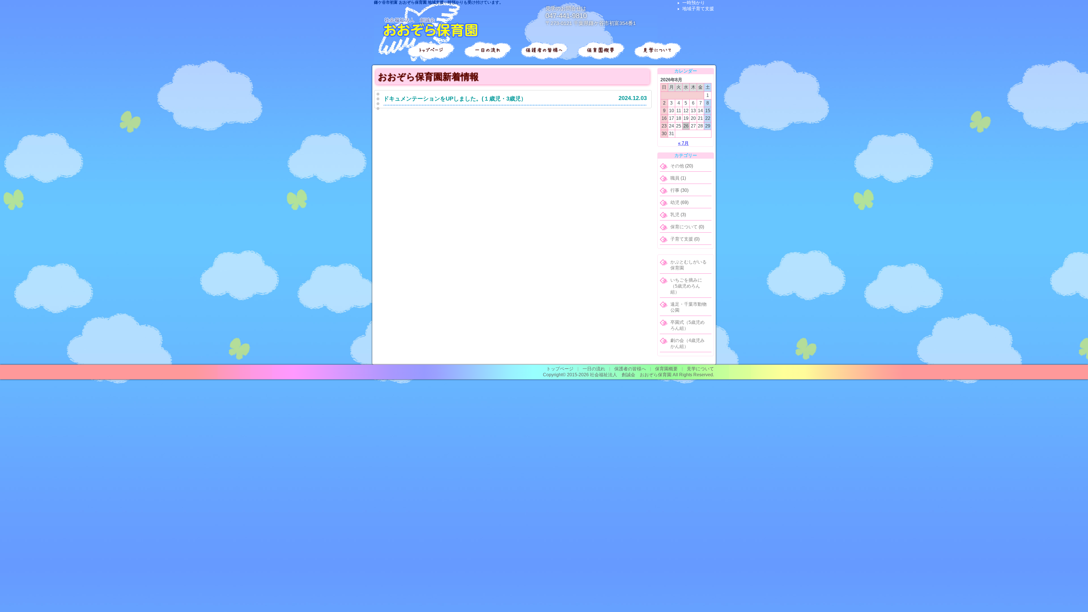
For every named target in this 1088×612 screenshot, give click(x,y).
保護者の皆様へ (544, 50)
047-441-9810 (566, 16)
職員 (674, 178)
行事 (674, 190)
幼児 (674, 202)
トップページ (430, 50)
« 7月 (683, 143)
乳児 (674, 214)
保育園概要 (600, 50)
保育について (684, 226)
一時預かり (693, 2)
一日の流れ (487, 50)
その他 (677, 165)
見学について (657, 50)
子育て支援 (681, 239)
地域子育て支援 (698, 8)
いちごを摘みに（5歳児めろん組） (686, 286)
